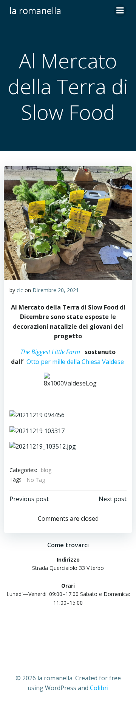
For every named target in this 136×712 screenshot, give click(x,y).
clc (20, 290)
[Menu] (120, 10)
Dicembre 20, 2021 (55, 290)
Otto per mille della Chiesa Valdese (75, 362)
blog (46, 470)
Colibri (99, 688)
